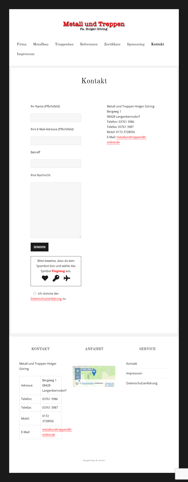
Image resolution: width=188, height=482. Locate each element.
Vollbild (87, 369)
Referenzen (89, 44)
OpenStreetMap (87, 383)
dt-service (100, 460)
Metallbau (40, 44)
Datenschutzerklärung (46, 299)
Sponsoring (136, 44)
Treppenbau (64, 44)
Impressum (26, 54)
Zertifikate (112, 44)
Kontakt (157, 44)
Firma (22, 44)
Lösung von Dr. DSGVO (109, 384)
